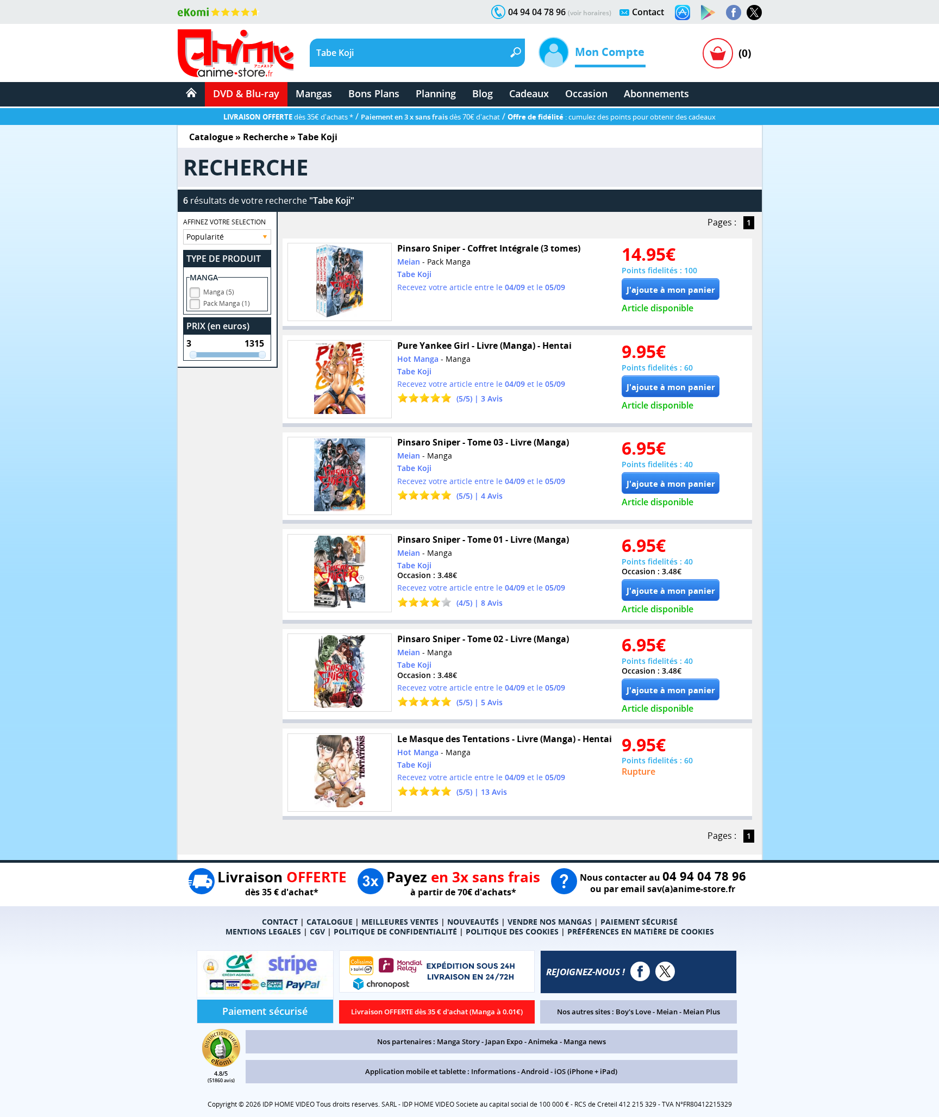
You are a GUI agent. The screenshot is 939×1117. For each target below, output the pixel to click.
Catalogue (211, 137)
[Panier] (718, 53)
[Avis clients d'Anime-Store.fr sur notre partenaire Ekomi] (219, 12)
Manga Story (458, 1041)
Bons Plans (373, 93)
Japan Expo (504, 1041)
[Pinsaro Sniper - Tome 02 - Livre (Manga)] (339, 672)
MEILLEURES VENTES (400, 922)
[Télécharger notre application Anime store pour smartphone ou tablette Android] (708, 12)
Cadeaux (529, 93)
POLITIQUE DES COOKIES (512, 931)
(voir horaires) (589, 12)
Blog (482, 93)
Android (535, 1071)
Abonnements (656, 93)
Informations (493, 1071)
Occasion (586, 93)
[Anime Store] (235, 53)
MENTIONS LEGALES (263, 931)
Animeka (543, 1041)
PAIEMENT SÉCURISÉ (639, 922)
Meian (667, 1011)
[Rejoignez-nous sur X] (754, 12)
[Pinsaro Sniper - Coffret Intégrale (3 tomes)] (339, 282)
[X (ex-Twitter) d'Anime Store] (665, 971)
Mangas (314, 93)
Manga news (585, 1041)
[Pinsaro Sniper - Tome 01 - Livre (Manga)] (339, 573)
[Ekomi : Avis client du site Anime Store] (221, 1064)
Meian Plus (701, 1011)
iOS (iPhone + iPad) (585, 1071)
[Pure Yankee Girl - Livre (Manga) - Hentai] (339, 379)
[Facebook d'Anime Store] (640, 971)
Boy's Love (633, 1011)
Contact (648, 12)
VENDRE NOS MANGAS (550, 922)
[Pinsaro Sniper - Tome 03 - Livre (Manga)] (339, 475)
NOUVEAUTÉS (473, 922)
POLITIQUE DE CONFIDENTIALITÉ (395, 931)
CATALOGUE (329, 922)
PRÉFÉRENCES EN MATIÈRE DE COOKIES (640, 931)
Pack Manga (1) (226, 303)
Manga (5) (218, 292)
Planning (436, 93)
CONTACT (280, 922)
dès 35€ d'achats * (288, 117)
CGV (317, 931)
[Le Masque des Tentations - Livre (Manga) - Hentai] (339, 772)
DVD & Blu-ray (246, 93)
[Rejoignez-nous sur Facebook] (733, 12)
